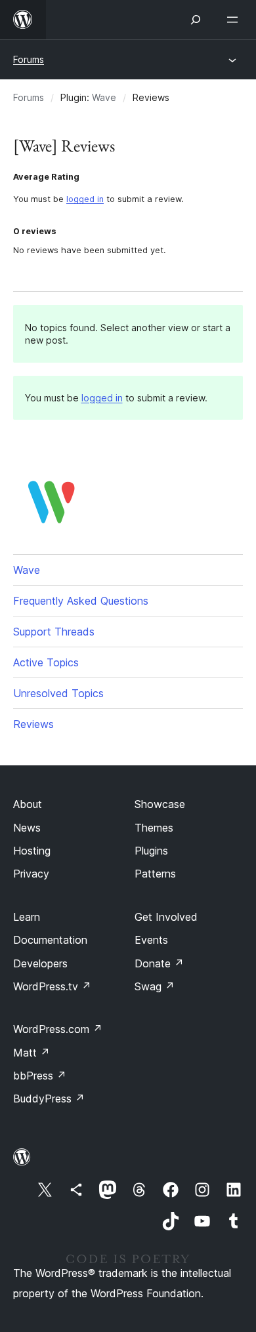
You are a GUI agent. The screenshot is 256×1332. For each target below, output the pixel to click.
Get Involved (166, 916)
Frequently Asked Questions (80, 600)
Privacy (31, 873)
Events (151, 939)
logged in (85, 199)
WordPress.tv (52, 986)
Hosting (32, 850)
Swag (155, 986)
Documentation (50, 939)
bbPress (39, 1075)
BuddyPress (49, 1098)
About (27, 804)
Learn (26, 916)
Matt (31, 1052)
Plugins (151, 850)
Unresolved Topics (58, 693)
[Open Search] (195, 19)
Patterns (155, 873)
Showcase (160, 804)
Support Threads (54, 631)
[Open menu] (235, 19)
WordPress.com (57, 1029)
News (27, 827)
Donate (159, 963)
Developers (40, 963)
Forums (28, 59)
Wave (104, 97)
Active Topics (46, 662)
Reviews (33, 724)
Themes (154, 827)
